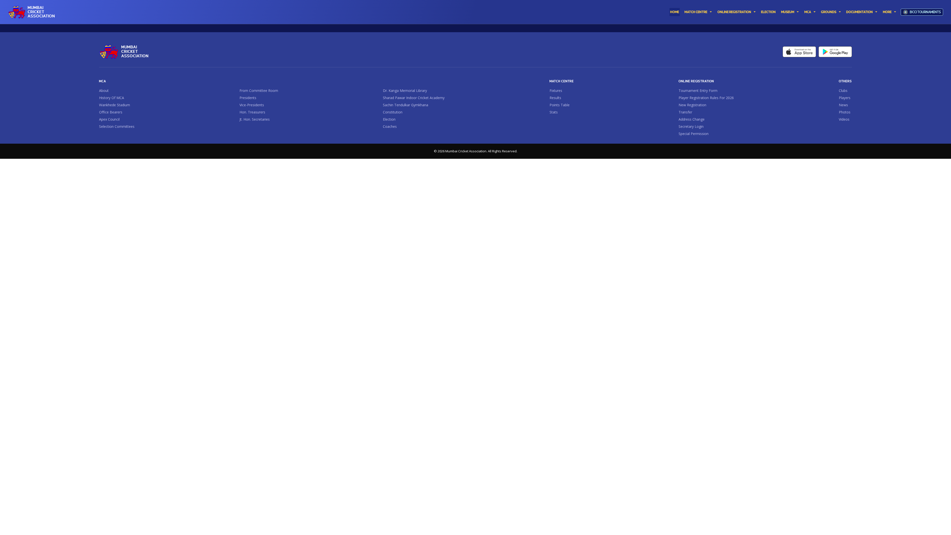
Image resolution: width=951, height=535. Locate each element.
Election (389, 119)
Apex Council (109, 119)
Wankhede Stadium (114, 105)
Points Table (560, 105)
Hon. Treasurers (252, 112)
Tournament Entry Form (698, 90)
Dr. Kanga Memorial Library (405, 90)
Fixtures (556, 90)
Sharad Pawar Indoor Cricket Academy (414, 98)
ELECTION (768, 12)
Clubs (843, 90)
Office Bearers (110, 112)
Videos (844, 119)
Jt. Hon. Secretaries (254, 119)
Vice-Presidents (251, 105)
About (104, 90)
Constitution (392, 112)
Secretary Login (691, 126)
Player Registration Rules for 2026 (706, 98)
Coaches (390, 126)
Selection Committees (116, 126)
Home (674, 12)
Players (844, 98)
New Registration (692, 105)
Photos (844, 112)
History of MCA (111, 98)
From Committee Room (258, 90)
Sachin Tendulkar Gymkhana (405, 105)
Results (555, 98)
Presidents (247, 98)
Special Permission (694, 134)
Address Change (692, 119)
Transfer (685, 112)
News (843, 105)
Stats (554, 112)
